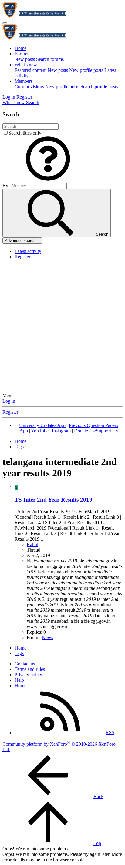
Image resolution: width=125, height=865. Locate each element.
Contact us (25, 663)
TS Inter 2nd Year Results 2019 (53, 499)
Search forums (50, 59)
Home (20, 48)
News (47, 637)
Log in (8, 401)
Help (19, 680)
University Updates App (42, 425)
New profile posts (86, 70)
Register (22, 256)
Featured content (30, 70)
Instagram (61, 430)
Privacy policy (28, 674)
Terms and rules (30, 669)
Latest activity (28, 251)
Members (23, 81)
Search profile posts (99, 86)
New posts (25, 59)
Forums (22, 53)
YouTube (40, 430)
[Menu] (4, 23)
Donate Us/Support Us (96, 430)
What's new (26, 64)
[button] (47, 179)
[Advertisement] (62, 327)
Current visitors (29, 86)
